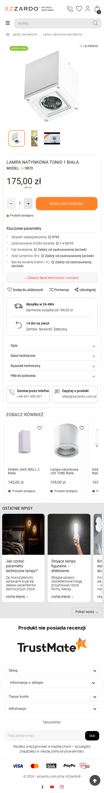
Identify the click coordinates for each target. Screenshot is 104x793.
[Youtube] (52, 787)
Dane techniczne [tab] (23, 356)
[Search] (95, 23)
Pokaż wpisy (84, 612)
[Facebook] (42, 787)
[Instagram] (61, 787)
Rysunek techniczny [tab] (25, 366)
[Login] (88, 9)
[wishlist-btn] (39, 427)
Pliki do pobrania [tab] (23, 376)
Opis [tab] (14, 345)
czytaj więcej (15, 596)
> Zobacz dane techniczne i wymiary (52, 278)
